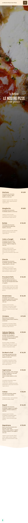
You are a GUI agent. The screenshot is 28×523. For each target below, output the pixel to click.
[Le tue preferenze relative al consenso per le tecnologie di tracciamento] (2, 520)
